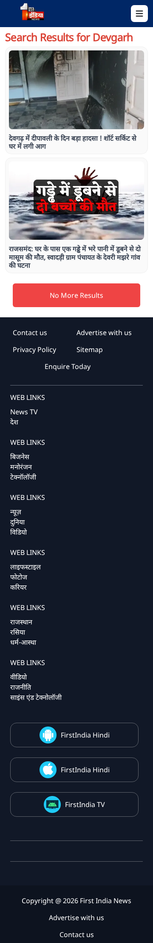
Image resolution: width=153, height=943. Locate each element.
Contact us (30, 332)
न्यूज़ (15, 511)
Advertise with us (104, 332)
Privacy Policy (34, 349)
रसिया (17, 632)
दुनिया (17, 522)
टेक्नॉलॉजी (23, 477)
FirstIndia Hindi (85, 735)
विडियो (18, 532)
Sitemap (89, 349)
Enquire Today (68, 366)
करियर (18, 587)
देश (14, 422)
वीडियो (18, 677)
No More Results (76, 295)
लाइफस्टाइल (25, 566)
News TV (24, 411)
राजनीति (20, 687)
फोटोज (18, 577)
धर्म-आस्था (23, 642)
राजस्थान (21, 622)
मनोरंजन (21, 467)
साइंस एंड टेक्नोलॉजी (36, 697)
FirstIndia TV (85, 804)
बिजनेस (19, 456)
